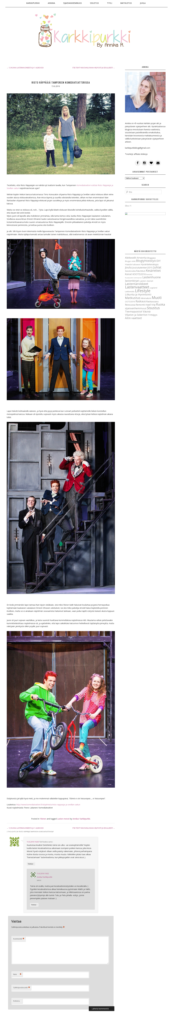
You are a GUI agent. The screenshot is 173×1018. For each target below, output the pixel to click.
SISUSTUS (94, 3)
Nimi (17, 974)
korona (149, 274)
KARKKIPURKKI (33, 3)
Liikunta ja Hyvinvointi (138, 294)
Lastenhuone (151, 277)
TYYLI (109, 3)
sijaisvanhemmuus (135, 308)
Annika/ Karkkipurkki (44, 877)
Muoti (157, 297)
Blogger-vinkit (130, 261)
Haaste (128, 264)
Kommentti (18, 939)
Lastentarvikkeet (136, 284)
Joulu (128, 267)
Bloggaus (151, 257)
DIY (158, 261)
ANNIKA (51, 3)
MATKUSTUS (126, 3)
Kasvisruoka (130, 271)
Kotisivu (16, 1001)
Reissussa (130, 304)
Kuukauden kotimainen (133, 278)
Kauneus (140, 270)
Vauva (146, 311)
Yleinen (43, 818)
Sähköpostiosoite (21, 987)
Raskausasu (152, 301)
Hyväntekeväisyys (150, 264)
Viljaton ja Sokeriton (136, 314)
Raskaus (141, 301)
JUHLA (143, 3)
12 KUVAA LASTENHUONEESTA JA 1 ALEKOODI (25, 68)
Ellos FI (128, 205)
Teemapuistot (133, 311)
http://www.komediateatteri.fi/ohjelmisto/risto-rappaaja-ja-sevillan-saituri (48, 804)
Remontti (140, 304)
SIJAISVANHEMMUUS (72, 3)
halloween (136, 264)
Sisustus (153, 308)
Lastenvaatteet (137, 287)
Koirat (128, 274)
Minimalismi (146, 298)
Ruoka (160, 304)
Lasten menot (63, 818)
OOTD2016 (130, 301)
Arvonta (142, 257)
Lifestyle (142, 290)
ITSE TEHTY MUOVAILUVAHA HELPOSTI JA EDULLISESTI (93, 68)
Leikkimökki (129, 291)
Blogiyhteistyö (146, 261)
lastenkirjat (132, 280)
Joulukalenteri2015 (142, 267)
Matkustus (132, 298)
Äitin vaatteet (133, 318)
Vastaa (31, 864)
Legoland (153, 288)
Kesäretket (153, 270)
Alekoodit (131, 257)
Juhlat (157, 267)
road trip (151, 304)
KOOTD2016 (139, 274)
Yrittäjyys (152, 314)
